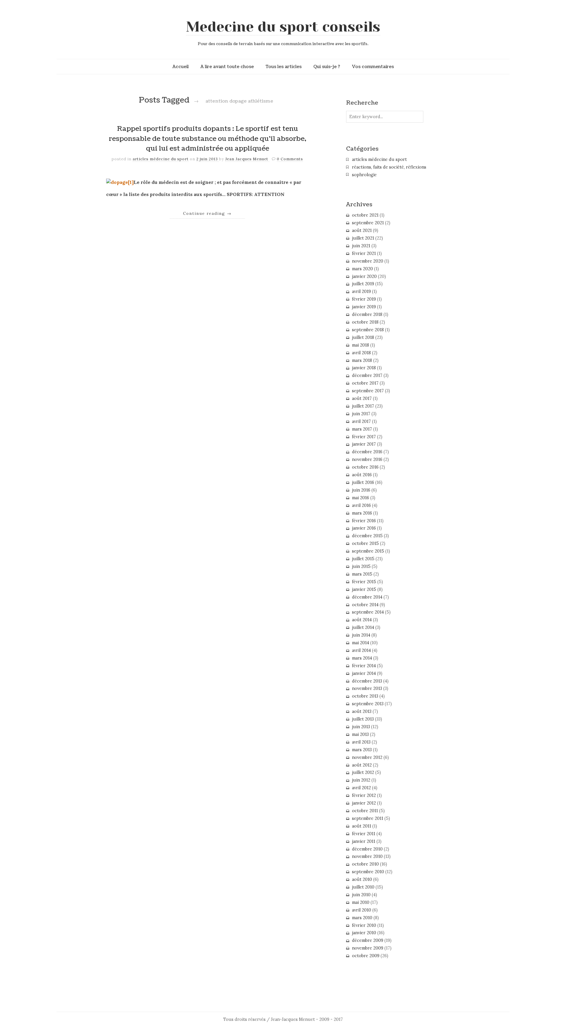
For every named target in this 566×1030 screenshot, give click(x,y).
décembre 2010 (367, 849)
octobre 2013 (365, 696)
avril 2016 (361, 505)
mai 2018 (360, 345)
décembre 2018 (367, 314)
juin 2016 (361, 490)
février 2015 (364, 581)
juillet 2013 (363, 719)
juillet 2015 (363, 558)
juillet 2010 (363, 887)
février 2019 (364, 299)
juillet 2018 (363, 337)
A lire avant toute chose (227, 67)
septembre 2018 (368, 329)
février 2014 (364, 665)
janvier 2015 (364, 589)
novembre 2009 (367, 948)
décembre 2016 (367, 451)
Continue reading (207, 213)
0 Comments (290, 158)
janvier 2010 (364, 932)
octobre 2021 (365, 215)
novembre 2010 (367, 856)
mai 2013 (360, 734)
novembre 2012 (367, 757)
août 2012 (362, 765)
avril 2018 (361, 352)
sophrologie (364, 174)
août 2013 (361, 711)
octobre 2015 (365, 543)
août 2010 (362, 879)
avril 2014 (361, 650)
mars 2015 (362, 574)
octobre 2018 (365, 322)
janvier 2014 (364, 673)
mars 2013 (362, 749)
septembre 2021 (368, 222)
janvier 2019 (364, 306)
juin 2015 (361, 566)
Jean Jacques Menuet (247, 158)
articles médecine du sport (161, 158)
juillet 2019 (363, 283)
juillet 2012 (363, 772)
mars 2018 (362, 360)
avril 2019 (361, 291)
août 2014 (362, 619)
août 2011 (361, 826)
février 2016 (364, 520)
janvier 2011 (363, 841)
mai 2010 (360, 902)
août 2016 (362, 474)
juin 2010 (361, 894)
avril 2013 (361, 742)
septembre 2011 (367, 818)
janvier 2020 (364, 276)
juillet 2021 (363, 238)
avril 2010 (361, 910)
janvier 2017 (364, 444)
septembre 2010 (368, 871)
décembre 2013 (367, 681)
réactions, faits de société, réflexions (389, 167)
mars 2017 (362, 429)
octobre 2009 (365, 955)
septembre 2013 (368, 703)
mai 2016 (360, 497)
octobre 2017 (365, 383)
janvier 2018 (364, 367)
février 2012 (364, 795)
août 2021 (362, 230)
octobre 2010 (365, 864)
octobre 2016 (365, 467)
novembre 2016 (367, 459)
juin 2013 (361, 726)
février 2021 (364, 253)
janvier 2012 (364, 803)
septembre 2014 (368, 612)
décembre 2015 (367, 535)
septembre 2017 (368, 390)
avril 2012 (361, 787)
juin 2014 (361, 635)
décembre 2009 (367, 940)
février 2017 (364, 436)
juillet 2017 (363, 406)
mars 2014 (362, 658)
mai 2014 (360, 642)
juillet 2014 (363, 627)
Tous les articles (284, 67)
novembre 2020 (367, 261)
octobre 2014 (365, 604)
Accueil (180, 67)
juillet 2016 (363, 482)
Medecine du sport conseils (283, 27)
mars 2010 (362, 917)
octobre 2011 (365, 810)
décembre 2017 (367, 375)
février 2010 (364, 925)
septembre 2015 (368, 551)
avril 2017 (361, 421)
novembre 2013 (367, 688)
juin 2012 (361, 780)
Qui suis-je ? (326, 67)
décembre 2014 (367, 597)
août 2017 (362, 398)
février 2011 (363, 833)
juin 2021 (361, 245)
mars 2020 (362, 268)
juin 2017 (361, 413)
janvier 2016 (364, 528)
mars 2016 (362, 513)
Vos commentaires (373, 67)
